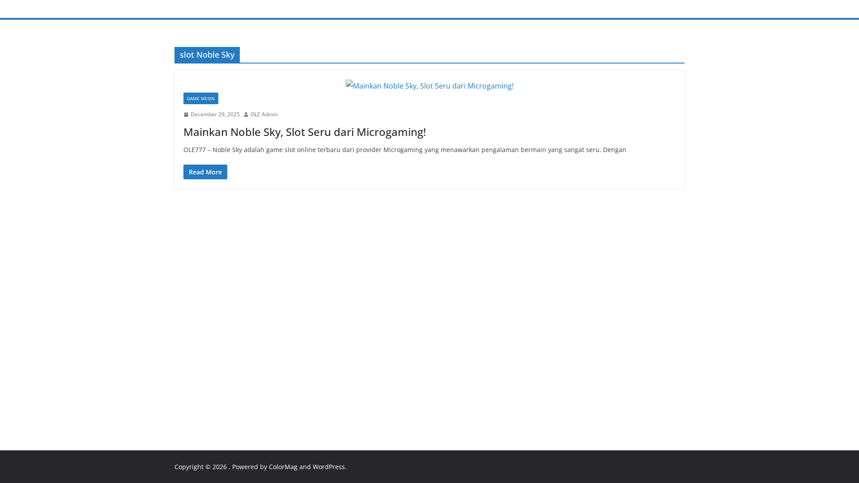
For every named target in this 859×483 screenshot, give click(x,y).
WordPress (329, 466)
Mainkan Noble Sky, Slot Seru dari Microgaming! (304, 131)
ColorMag (283, 466)
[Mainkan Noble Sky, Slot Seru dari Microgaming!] (429, 86)
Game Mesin (201, 98)
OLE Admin (264, 114)
